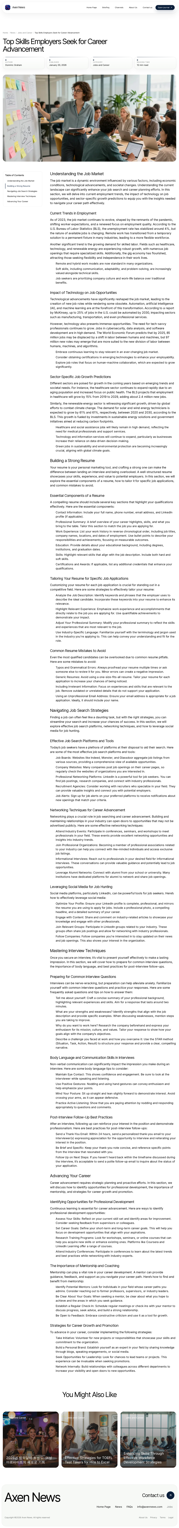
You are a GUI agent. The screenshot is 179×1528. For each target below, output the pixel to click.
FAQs (130, 1506)
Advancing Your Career (17, 201)
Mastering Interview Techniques (21, 196)
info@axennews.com (149, 1506)
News (12, 33)
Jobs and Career (25, 33)
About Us (143, 1517)
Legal (170, 1517)
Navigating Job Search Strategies (22, 191)
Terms (162, 1517)
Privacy (153, 1517)
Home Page (104, 1506)
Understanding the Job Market (20, 181)
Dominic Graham (13, 65)
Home (5, 33)
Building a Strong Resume (18, 186)
